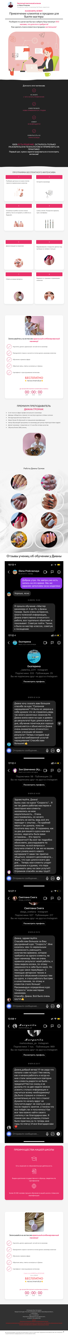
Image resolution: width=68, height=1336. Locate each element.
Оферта (34, 1319)
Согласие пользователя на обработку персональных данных (34, 1324)
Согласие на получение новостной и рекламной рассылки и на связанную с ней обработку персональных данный (34, 1323)
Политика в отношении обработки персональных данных (34, 1321)
